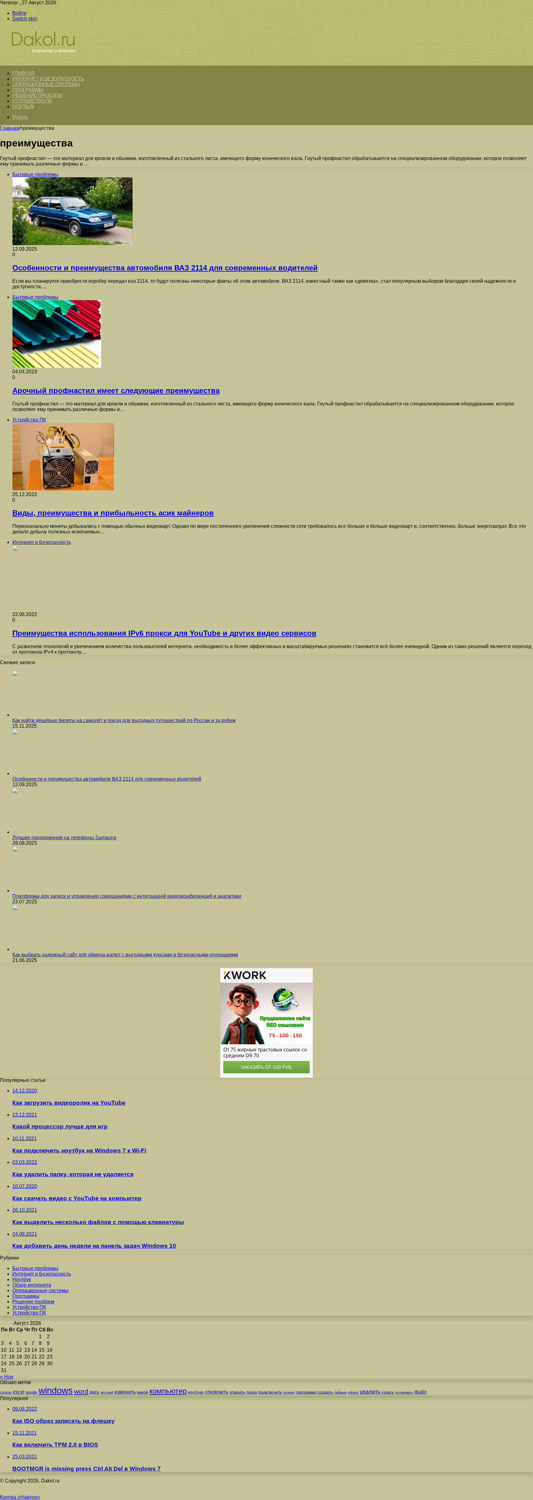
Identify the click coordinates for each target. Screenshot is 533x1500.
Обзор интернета (31, 1285)
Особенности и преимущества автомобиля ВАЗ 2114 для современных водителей (165, 268)
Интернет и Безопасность (48, 78)
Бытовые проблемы (35, 1268)
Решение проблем (37, 95)
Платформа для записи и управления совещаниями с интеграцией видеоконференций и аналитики (126, 896)
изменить (125, 1392)
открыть (237, 1392)
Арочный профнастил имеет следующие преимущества (116, 390)
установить (404, 1392)
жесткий (107, 1392)
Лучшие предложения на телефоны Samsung (64, 837)
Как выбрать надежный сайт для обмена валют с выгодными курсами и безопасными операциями (125, 954)
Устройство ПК (32, 101)
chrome (5, 1392)
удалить (370, 1392)
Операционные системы (46, 84)
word (81, 1391)
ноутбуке (196, 1392)
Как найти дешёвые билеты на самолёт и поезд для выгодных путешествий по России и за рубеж (124, 720)
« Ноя (6, 1376)
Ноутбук (23, 106)
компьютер (168, 1391)
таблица (340, 1392)
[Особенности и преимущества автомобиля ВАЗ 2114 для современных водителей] (46, 773)
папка (251, 1392)
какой (142, 1392)
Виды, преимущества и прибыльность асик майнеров (113, 513)
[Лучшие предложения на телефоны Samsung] (46, 832)
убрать (353, 1392)
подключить (270, 1392)
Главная (9, 128)
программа (306, 1392)
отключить (216, 1392)
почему (289, 1392)
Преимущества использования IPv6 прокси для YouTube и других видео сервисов (164, 633)
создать (325, 1392)
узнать (388, 1392)
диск (94, 1392)
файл (420, 1392)
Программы (27, 89)
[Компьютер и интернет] (50, 62)
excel (18, 1392)
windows (56, 1390)
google (31, 1392)
